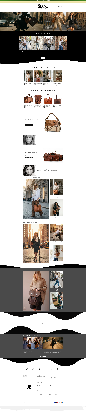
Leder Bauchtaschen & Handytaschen (41, 376)
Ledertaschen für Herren (39, 382)
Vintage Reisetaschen (29, 157)
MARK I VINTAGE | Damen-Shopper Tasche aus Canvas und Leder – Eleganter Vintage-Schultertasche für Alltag (49, 52)
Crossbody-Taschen (52, 378)
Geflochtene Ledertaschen (53, 376)
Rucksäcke (24, 377)
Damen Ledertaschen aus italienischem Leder (56, 217)
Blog (37, 391)
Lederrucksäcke (38, 381)
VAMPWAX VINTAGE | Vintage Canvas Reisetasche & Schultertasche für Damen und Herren (60, 52)
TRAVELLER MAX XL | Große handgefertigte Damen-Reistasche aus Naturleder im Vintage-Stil (57, 84)
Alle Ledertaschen (39, 375)
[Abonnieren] (48, 396)
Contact (37, 390)
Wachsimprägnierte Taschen (26, 381)
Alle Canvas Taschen (25, 375)
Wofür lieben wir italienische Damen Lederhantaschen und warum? (56, 388)
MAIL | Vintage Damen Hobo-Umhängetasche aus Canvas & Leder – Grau (24, 52)
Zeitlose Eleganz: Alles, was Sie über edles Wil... (31, 349)
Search (37, 392)
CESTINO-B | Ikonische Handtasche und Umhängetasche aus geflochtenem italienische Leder (57, 196)
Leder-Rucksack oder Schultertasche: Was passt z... (52, 349)
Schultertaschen (25, 376)
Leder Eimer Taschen (39, 377)
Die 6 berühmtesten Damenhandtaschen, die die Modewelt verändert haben (55, 390)
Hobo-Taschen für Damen (53, 377)
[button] (23, 6)
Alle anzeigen (43, 356)
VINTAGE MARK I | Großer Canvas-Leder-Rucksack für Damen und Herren (57, 289)
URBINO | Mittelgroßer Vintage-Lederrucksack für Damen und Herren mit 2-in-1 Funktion (57, 241)
